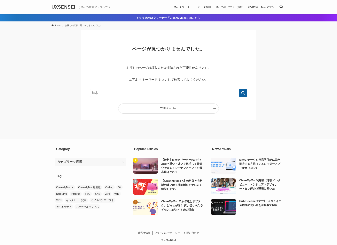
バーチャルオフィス (87, 206)
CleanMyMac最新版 (89, 187)
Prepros (75, 193)
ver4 (107, 193)
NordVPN (61, 193)
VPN (58, 200)
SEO (87, 193)
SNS (97, 193)
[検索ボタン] (281, 7)
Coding (109, 187)
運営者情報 (144, 232)
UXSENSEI (63, 7)
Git (119, 187)
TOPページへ (168, 108)
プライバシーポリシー (167, 232)
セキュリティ (63, 206)
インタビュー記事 (76, 200)
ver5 (116, 193)
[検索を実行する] (243, 93)
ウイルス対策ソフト (102, 200)
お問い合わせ (191, 232)
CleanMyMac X (65, 187)
